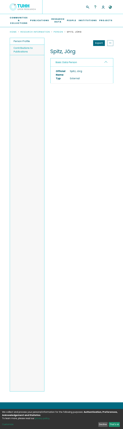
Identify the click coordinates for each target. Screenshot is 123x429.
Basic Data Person (66, 62)
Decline (103, 424)
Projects (105, 20)
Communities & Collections (19, 20)
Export (99, 43)
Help (95, 7)
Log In (103, 7)
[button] (110, 7)
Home (13, 32)
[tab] (82, 62)
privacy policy (42, 418)
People (71, 20)
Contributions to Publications (23, 49)
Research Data (57, 20)
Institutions (88, 20)
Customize (8, 424)
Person (58, 32)
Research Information (35, 32)
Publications (39, 20)
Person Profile (22, 41)
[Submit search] (87, 6)
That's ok (114, 424)
